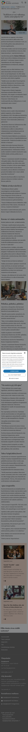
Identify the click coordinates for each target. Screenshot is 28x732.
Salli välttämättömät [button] (14, 375)
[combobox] (24, 353)
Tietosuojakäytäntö (7, 367)
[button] (14, 378)
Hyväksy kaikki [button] (14, 371)
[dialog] (14, 366)
